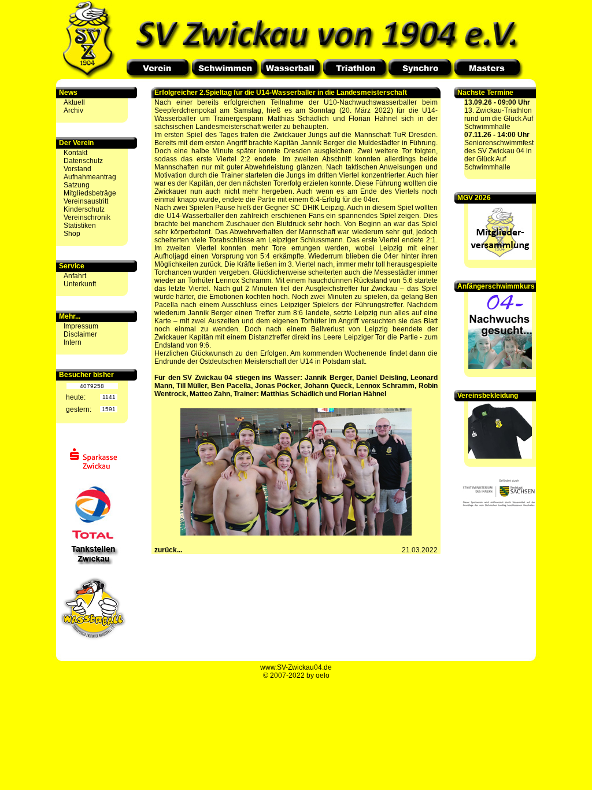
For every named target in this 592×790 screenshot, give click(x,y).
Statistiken (80, 226)
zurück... (168, 550)
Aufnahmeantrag (90, 177)
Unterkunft (80, 284)
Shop (72, 234)
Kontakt (75, 153)
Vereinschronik (87, 217)
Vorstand (77, 169)
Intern (73, 342)
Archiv (73, 110)
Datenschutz (83, 161)
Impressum (81, 326)
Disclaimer (80, 334)
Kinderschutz (84, 209)
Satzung (77, 185)
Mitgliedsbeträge (90, 193)
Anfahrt (75, 276)
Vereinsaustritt (86, 201)
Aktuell (74, 102)
